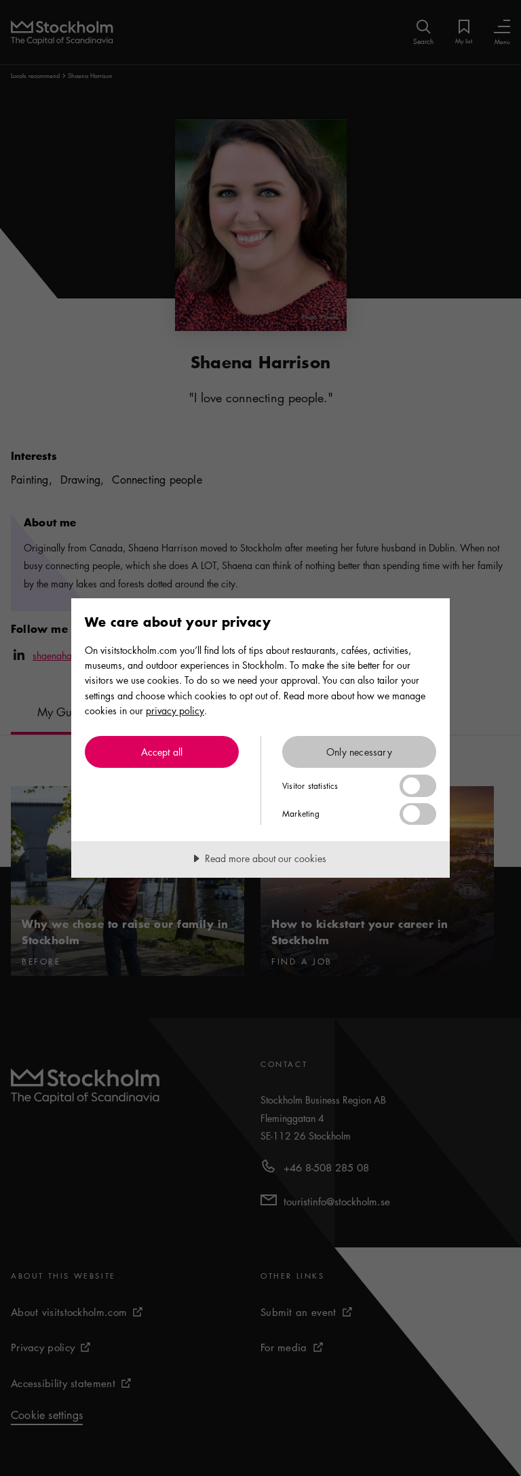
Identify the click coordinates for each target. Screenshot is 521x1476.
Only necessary (359, 751)
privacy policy (175, 710)
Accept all (162, 751)
